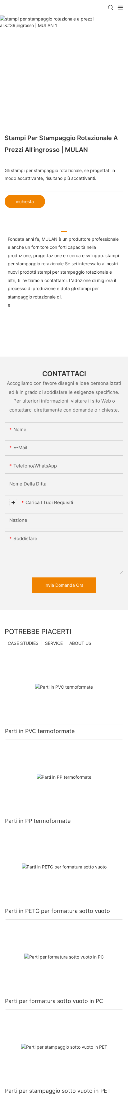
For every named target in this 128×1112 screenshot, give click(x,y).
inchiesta (25, 201)
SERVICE (54, 643)
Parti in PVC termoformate (40, 731)
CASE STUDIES (23, 643)
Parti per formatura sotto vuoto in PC (54, 1001)
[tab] (64, 229)
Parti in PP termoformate (38, 821)
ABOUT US (80, 643)
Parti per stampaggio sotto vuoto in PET (58, 1090)
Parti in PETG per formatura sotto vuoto (57, 911)
